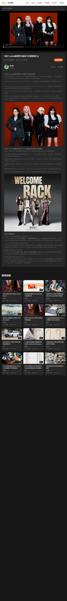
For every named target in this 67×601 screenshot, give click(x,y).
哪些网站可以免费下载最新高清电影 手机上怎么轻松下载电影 (54, 295)
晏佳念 (48, 346)
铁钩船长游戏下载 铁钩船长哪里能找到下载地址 (55, 343)
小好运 (33, 2)
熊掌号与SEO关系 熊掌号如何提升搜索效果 (33, 319)
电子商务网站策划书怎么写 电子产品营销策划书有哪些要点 (11, 367)
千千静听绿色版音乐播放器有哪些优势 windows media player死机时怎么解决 (33, 343)
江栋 (26, 322)
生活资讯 (61, 2)
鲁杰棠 (26, 346)
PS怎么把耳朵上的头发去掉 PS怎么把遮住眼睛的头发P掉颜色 (33, 367)
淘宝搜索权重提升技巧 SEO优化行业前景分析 (33, 295)
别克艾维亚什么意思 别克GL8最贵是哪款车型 (11, 343)
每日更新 (39, 2)
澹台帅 (48, 298)
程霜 (47, 322)
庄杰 (4, 346)
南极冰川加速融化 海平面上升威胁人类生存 (11, 319)
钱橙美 (4, 370)
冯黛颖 (4, 322)
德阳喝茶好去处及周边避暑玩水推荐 (54, 367)
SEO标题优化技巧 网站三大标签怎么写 (12, 295)
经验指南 (47, 2)
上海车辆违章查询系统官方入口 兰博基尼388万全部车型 (54, 319)
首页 (27, 2)
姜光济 (26, 298)
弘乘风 (4, 298)
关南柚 (48, 370)
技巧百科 (54, 2)
